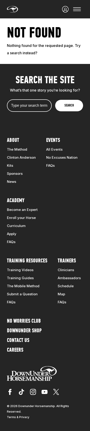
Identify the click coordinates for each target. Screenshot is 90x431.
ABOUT (13, 140)
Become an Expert (22, 209)
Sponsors (15, 173)
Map (61, 294)
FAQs (50, 165)
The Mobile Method (23, 286)
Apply (11, 234)
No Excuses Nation (62, 157)
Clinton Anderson (21, 157)
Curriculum (16, 226)
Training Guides (20, 278)
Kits (10, 165)
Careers (15, 350)
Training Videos (20, 270)
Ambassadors (69, 278)
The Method (17, 149)
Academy (15, 201)
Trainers (67, 261)
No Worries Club (24, 321)
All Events (54, 149)
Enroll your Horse (21, 218)
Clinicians (66, 270)
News (11, 181)
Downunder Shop (24, 331)
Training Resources (27, 261)
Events (53, 140)
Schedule (66, 286)
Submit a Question (22, 294)
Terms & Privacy (18, 417)
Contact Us (18, 340)
